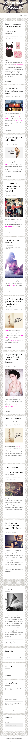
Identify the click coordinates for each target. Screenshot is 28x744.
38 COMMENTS (13, 425)
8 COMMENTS (13, 97)
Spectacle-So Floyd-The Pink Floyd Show (13, 694)
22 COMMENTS (14, 479)
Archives (7, 722)
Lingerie (7, 38)
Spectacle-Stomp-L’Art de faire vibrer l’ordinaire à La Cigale (13, 709)
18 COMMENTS (8, 248)
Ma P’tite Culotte (19, 120)
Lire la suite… (8, 81)
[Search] (21, 657)
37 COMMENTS (13, 38)
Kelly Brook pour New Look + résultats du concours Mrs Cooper (13, 525)
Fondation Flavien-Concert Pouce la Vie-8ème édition (13, 689)
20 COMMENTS (14, 311)
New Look (11, 552)
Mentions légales (18, 738)
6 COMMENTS (14, 144)
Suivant (16, 582)
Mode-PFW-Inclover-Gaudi (11, 699)
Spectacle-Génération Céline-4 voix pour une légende (13, 704)
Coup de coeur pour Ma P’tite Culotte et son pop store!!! (14, 90)
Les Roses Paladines (10, 398)
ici (18, 333)
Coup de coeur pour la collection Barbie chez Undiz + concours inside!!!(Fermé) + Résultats (13, 29)
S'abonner (8, 675)
